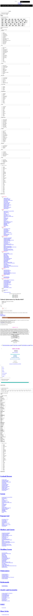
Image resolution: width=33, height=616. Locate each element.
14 (6, 20)
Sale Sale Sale (4, 607)
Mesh (3, 110)
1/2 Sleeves (4, 151)
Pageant (5, 233)
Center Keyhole (5, 67)
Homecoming (5, 39)
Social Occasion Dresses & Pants (8, 249)
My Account (20, 3)
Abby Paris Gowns (6, 212)
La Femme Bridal (4, 559)
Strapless (4, 162)
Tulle (3, 115)
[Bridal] (3, 397)
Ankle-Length (5, 119)
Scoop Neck (4, 138)
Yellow (4, 444)
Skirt (3, 58)
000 (3, 19)
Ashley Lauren (6, 211)
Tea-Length (4, 126)
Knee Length (4, 123)
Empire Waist (5, 146)
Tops (3, 60)
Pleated (4, 71)
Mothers (3, 371)
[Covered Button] (2, 408)
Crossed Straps (5, 78)
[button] (3, 6)
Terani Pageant (6, 235)
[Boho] (2, 401)
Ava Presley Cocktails (7, 199)
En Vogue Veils (6, 285)
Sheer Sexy (4, 56)
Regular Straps (5, 160)
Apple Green (4, 168)
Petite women (5, 248)
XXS (3, 25)
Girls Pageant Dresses (6, 38)
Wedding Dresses (6, 266)
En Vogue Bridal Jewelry (5, 596)
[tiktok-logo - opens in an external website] (17, 345)
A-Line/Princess (5, 145)
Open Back (4, 70)
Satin (3, 112)
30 (6, 22)
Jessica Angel (5, 214)
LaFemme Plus (6, 218)
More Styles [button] (4, 611)
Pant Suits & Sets (6, 231)
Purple (4, 176)
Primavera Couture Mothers (7, 246)
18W (22, 22)
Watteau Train (5, 127)
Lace (3, 100)
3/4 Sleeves (4, 152)
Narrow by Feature (4, 29)
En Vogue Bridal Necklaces (7, 284)
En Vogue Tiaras (6, 283)
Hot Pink (4, 180)
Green (4, 169)
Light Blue (4, 172)
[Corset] (3, 406)
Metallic (4, 87)
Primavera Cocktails (6, 205)
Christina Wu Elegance (7, 239)
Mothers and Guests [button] (7, 529)
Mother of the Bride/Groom (6, 40)
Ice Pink (4, 178)
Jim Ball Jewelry (6, 286)
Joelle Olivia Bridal (6, 257)
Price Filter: (3, 13)
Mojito (4, 167)
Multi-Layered (5, 69)
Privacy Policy (15, 356)
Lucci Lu (5, 220)
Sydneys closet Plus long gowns (8, 221)
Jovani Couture (6, 229)
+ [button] (2, 197)
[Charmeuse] (1, 419)
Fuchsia (4, 181)
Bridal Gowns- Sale (6, 267)
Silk (3, 114)
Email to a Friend (2, 315)
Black (4, 189)
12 (3, 20)
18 (13, 20)
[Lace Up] (2, 409)
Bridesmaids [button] (4, 582)
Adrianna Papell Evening (7, 292)
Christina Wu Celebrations (7, 238)
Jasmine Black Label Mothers (8, 237)
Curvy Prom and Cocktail (7, 215)
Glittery (4, 86)
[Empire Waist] (2, 431)
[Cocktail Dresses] (3, 399)
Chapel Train (4, 121)
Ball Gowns (4, 47)
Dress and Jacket (5, 49)
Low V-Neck (5, 134)
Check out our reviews (15, 354)
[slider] (29, 382)
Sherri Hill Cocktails (5, 489)
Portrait (4, 136)
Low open (4, 80)
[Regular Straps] (2, 439)
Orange (4, 184)
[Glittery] (1, 412)
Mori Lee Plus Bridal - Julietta (8, 262)
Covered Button (5, 77)
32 (9, 22)
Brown (4, 466)
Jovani (3, 503)
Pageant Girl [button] (4, 516)
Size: (1, 305)
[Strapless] (2, 440)
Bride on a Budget (6, 256)
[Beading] (2, 416)
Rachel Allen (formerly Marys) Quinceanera (8, 577)
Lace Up (4, 79)
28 (3, 22)
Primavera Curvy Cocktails (5, 486)
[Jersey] (1, 421)
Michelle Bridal (6, 260)
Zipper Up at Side (5, 82)
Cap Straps (4, 159)
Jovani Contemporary (5, 520)
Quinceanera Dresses (6, 271)
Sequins (4, 102)
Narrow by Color (4, 165)
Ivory (3, 186)
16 (9, 20)
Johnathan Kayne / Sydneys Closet (8, 216)
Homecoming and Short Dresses (8, 200)
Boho (3, 48)
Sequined (4, 113)
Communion (4, 36)
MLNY (5, 245)
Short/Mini (4, 124)
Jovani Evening (4, 538)
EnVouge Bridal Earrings (7, 282)
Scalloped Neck (5, 137)
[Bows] (2, 417)
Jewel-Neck (4, 133)
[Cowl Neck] (2, 427)
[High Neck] (2, 428)
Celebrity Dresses (5, 66)
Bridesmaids (4, 33)
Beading (4, 94)
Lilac (3, 454)
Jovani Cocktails (6, 201)
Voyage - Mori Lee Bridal (7, 265)
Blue (3, 174)
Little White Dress (5, 51)
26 (26, 20)
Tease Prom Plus (6, 225)
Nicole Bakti (5, 219)
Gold (3, 465)
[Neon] (1, 413)
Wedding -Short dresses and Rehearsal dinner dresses (9, 565)
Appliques (4, 93)
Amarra (5, 213)
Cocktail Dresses (5, 35)
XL (19, 25)
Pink (3, 179)
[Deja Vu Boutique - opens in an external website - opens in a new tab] (15, 352)
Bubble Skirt (4, 65)
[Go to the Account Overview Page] (16, 1)
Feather (4, 97)
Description (5, 317)
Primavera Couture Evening (7, 247)
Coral (3, 185)
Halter (4, 131)
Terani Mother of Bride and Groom (7, 545)
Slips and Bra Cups (4, 599)
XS (7, 25)
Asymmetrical (5, 120)
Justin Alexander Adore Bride (8, 258)
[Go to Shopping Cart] (15, 1)
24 (23, 20)
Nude (3, 187)
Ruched (4, 73)
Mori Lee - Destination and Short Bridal (7, 562)
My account (15, 355)
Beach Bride (5, 254)
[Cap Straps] (2, 438)
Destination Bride (4, 556)
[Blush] (3, 308)
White (4, 192)
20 (16, 20)
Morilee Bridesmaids (6, 277)
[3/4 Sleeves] (3, 435)
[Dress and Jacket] (2, 402)
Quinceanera (4, 42)
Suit (3, 59)
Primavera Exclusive (6, 223)
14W (13, 22)
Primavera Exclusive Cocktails (6, 524)
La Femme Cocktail (6, 203)
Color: (1, 306)
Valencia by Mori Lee (7, 273)
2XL (23, 25)
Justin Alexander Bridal (7, 259)
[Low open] (2, 410)
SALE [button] (2, 604)
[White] (6, 308)
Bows (4, 95)
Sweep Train (4, 125)
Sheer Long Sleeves (5, 154)
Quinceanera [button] (4, 571)
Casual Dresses (5, 34)
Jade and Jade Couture (7, 242)
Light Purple (4, 455)
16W (17, 22)
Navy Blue (4, 175)
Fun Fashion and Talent (7, 228)
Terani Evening (6, 250)
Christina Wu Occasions (7, 240)
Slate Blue (4, 173)
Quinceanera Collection (7, 272)
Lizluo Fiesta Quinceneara (7, 270)
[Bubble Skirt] (3, 404)
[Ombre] (1, 414)
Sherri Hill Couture (6, 234)
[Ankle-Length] (2, 423)
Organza (4, 111)
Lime (3, 170)
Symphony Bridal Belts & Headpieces (7, 593)
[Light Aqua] (4, 308)
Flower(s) (4, 98)
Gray (3, 190)
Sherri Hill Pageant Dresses (7, 232)
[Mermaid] (2, 432)
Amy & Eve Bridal (4, 552)
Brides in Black (6, 255)
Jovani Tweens (4, 482)
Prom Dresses (5, 41)
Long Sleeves (5, 153)
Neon (3, 88)
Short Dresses (5, 57)
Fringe (4, 99)
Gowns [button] (2, 494)
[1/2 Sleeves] (3, 434)
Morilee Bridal (6, 261)
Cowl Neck (4, 130)
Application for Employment (15, 357)
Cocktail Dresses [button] (6, 476)
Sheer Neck (4, 139)
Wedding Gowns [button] (6, 549)
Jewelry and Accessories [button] (8, 590)
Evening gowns (6, 241)
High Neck (4, 132)
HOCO (3, 368)
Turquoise (4, 449)
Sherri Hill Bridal (6, 264)
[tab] (16, 202)
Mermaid (4, 147)
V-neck (4, 141)
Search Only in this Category (5, 12)
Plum (3, 460)
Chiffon (4, 107)
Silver (4, 191)
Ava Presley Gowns (4, 500)
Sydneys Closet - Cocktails (7, 207)
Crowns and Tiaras (6, 280)
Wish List (19, 2)
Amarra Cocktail (4, 479)
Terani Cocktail (6, 208)
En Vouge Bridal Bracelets (7, 281)
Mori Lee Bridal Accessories (8, 287)
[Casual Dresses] (3, 398)
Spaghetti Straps (5, 161)
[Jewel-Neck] (2, 429)
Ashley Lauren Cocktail (7, 198)
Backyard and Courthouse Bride (6, 553)
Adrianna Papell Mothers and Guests (7, 535)
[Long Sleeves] (3, 436)
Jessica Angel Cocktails (7, 202)
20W (26, 22)
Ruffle (4, 101)
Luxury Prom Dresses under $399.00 (7, 497)
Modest (4, 53)
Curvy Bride (5, 263)
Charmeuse (4, 106)
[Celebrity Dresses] (3, 405)
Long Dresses (5, 52)
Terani (5, 226)
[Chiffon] (1, 420)
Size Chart (1, 314)
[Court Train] (2, 425)
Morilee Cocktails (6, 206)
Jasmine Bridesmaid (6, 276)
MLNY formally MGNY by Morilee (9, 244)
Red (3, 183)
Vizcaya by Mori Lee (7, 274)
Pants (3, 54)
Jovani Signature (4, 521)
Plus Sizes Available (5, 72)
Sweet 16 (4, 43)
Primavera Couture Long (7, 222)
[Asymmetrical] (2, 424)
